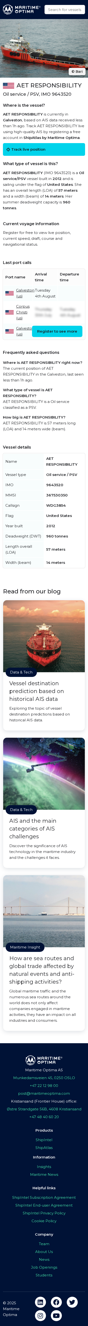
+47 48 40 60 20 (44, 1117)
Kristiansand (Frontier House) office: (44, 1101)
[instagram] (40, 1315)
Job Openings (44, 1267)
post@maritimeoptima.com (44, 1093)
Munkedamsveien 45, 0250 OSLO (44, 1077)
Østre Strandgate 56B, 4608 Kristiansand (44, 1109)
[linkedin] (40, 1302)
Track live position (28, 149)
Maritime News (44, 1174)
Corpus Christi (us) (23, 312)
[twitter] (72, 1302)
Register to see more (57, 331)
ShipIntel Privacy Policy (44, 1213)
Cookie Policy (44, 1221)
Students (44, 1275)
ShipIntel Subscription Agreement (44, 1197)
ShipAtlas (44, 1147)
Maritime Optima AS (44, 1070)
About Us (44, 1251)
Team (44, 1244)
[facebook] (56, 1302)
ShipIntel (44, 1139)
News (44, 1259)
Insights (44, 1166)
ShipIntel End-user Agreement (44, 1205)
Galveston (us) (25, 293)
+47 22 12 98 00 (44, 1085)
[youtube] (56, 1315)
